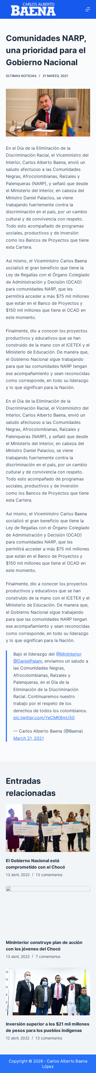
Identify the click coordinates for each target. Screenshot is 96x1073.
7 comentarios (48, 956)
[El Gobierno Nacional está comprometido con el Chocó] (48, 828)
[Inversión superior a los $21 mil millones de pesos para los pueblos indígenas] (48, 991)
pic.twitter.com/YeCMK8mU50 (44, 717)
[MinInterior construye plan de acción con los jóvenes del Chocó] (48, 910)
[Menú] (87, 9)
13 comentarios (49, 874)
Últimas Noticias (21, 76)
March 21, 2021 (28, 738)
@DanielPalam (27, 661)
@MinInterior (69, 654)
